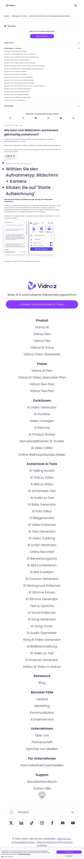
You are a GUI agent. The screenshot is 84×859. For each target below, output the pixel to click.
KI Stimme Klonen (42, 592)
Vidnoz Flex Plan (42, 391)
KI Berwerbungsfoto (42, 558)
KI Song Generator (42, 619)
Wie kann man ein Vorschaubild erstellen (17, 92)
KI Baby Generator (42, 504)
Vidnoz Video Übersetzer (42, 354)
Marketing (42, 706)
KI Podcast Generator (42, 660)
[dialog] (42, 854)
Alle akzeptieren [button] (69, 852)
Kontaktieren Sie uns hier (31, 261)
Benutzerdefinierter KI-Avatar (42, 441)
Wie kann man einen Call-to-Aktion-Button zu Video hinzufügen (24, 66)
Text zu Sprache (42, 606)
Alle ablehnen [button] (69, 856)
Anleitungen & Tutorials (19, 16)
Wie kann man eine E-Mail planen (14, 100)
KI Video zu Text (42, 653)
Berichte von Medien (42, 749)
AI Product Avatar (42, 434)
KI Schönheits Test (42, 491)
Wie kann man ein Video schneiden (15, 71)
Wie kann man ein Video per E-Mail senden (17, 97)
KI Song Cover (42, 626)
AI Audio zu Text (42, 497)
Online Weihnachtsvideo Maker (42, 454)
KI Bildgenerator (42, 518)
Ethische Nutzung (46, 842)
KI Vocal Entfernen (42, 612)
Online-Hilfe (42, 788)
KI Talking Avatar (42, 470)
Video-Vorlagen (42, 421)
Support (7, 16)
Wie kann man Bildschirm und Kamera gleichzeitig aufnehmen (49, 16)
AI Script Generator (42, 545)
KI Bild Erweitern (42, 572)
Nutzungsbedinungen (23, 842)
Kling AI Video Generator (42, 639)
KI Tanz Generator (42, 531)
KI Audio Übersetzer (42, 633)
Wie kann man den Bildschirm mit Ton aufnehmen (20, 54)
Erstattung (67, 842)
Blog (42, 682)
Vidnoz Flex (42, 341)
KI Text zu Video (42, 477)
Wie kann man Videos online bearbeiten (17, 60)
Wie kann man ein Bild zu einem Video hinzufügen (20, 63)
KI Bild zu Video (42, 484)
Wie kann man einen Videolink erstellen (16, 95)
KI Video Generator (42, 407)
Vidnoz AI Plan (42, 370)
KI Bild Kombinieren (42, 565)
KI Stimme (42, 427)
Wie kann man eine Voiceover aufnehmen (17, 89)
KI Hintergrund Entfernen (42, 585)
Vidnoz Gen (42, 334)
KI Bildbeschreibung (42, 646)
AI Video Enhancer (42, 525)
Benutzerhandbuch (42, 781)
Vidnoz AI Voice (42, 347)
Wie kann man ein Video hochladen (15, 51)
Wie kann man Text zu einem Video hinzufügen (19, 80)
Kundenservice (42, 719)
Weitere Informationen (24, 854)
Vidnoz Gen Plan (42, 384)
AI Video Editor (42, 448)
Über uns (42, 735)
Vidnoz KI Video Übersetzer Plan (42, 377)
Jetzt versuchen (42, 36)
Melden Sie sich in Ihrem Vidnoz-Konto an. (19, 164)
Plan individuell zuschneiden (42, 765)
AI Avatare (42, 414)
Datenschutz (64, 838)
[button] (28, 857)
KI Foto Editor (42, 511)
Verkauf (42, 699)
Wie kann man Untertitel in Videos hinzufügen (18, 77)
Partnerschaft (42, 742)
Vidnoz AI (42, 327)
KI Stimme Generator (42, 599)
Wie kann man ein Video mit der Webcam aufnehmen (21, 57)
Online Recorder (42, 552)
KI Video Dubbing (42, 538)
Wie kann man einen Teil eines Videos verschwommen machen (24, 86)
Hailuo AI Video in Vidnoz (42, 666)
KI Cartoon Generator (42, 579)
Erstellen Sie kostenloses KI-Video (42, 304)
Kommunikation (42, 712)
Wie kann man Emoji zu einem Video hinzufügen (19, 83)
